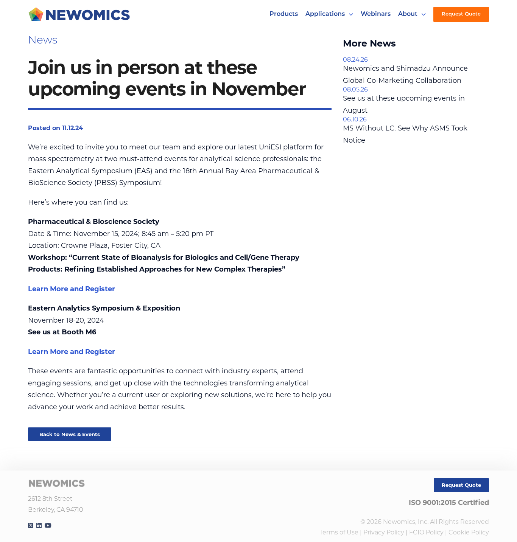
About (407, 14)
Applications (325, 14)
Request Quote (461, 14)
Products (283, 14)
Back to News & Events (69, 434)
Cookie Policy (468, 532)
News (42, 41)
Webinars (376, 14)
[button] (351, 14)
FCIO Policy (426, 532)
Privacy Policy (383, 532)
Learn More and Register (71, 289)
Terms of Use (338, 532)
